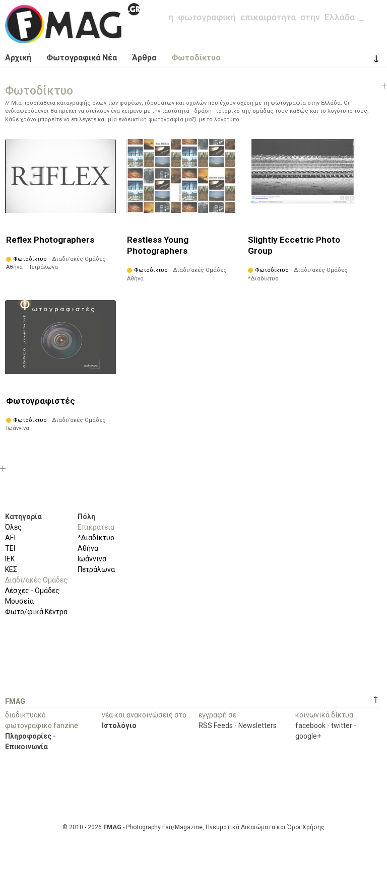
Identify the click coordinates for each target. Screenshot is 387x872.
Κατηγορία (23, 517)
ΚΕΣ (11, 569)
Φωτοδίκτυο (196, 57)
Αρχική (18, 57)
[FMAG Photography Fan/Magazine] (72, 36)
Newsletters (257, 725)
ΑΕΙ (10, 538)
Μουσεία (19, 601)
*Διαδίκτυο (96, 538)
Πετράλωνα (96, 569)
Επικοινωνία (26, 747)
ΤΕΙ (10, 548)
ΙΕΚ (10, 559)
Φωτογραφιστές (40, 401)
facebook (310, 725)
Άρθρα (144, 57)
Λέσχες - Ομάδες (32, 591)
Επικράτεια (96, 527)
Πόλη (86, 517)
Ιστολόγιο (119, 725)
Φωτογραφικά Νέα (81, 57)
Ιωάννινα (92, 559)
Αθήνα (88, 548)
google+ (308, 736)
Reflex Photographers (50, 240)
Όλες (13, 527)
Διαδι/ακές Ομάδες (36, 580)
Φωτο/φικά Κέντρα (36, 612)
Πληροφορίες (28, 736)
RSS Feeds (216, 725)
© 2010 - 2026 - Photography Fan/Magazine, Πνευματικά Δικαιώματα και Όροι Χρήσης (193, 827)
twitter (341, 725)
